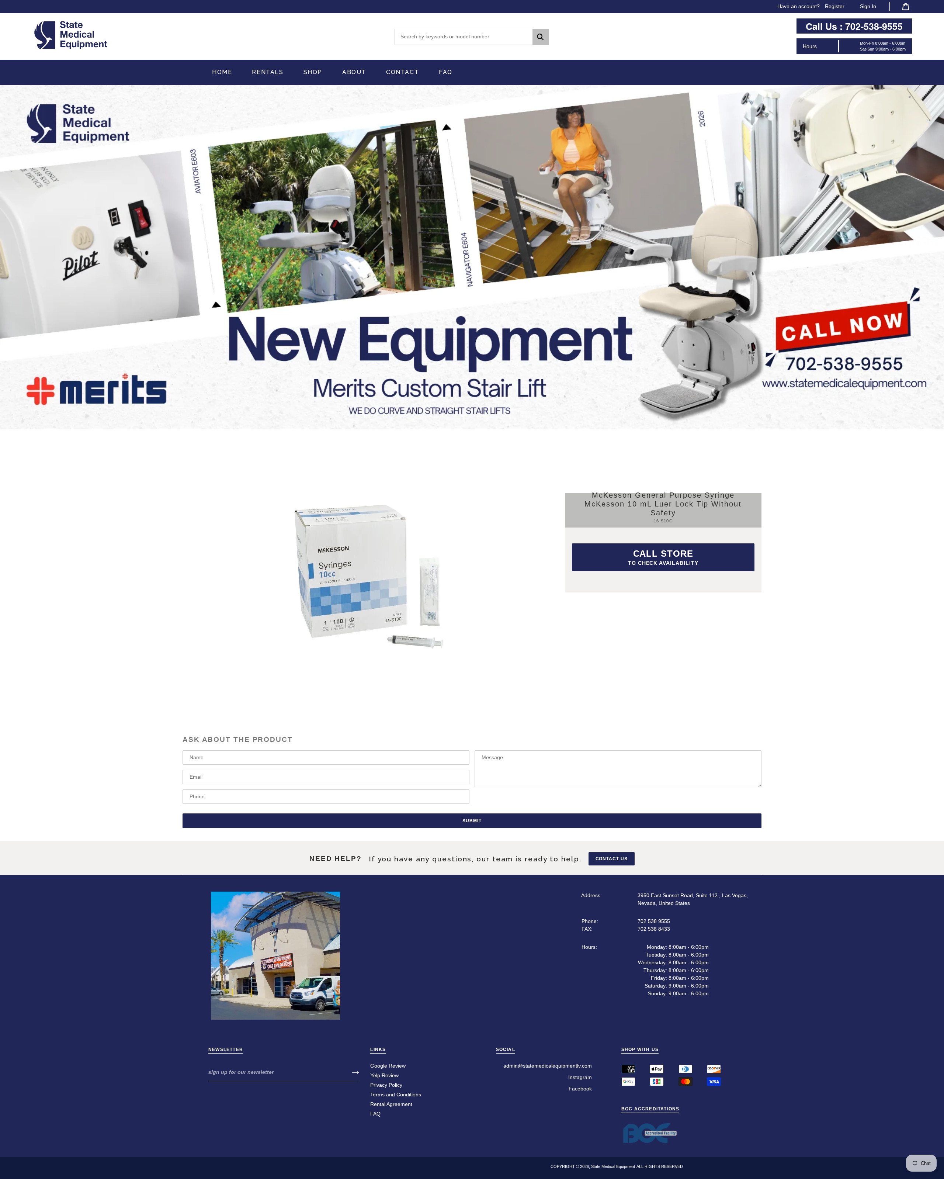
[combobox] (472, 37)
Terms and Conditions (395, 1094)
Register (834, 6)
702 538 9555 (654, 921)
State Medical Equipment (613, 1166)
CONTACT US (612, 858)
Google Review (388, 1066)
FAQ (375, 1114)
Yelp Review (384, 1075)
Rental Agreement (391, 1104)
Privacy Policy (386, 1085)
